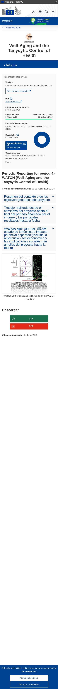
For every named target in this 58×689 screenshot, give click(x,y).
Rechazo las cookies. (29, 685)
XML (31, 319)
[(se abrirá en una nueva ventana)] (11, 10)
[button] (40, 11)
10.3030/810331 (12, 101)
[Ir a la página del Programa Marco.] (29, 38)
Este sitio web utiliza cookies (16, 668)
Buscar (47, 11)
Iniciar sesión (34, 11)
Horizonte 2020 (13, 28)
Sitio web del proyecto (18, 92)
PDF (31, 326)
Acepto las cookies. (29, 678)
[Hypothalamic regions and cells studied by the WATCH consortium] (29, 273)
